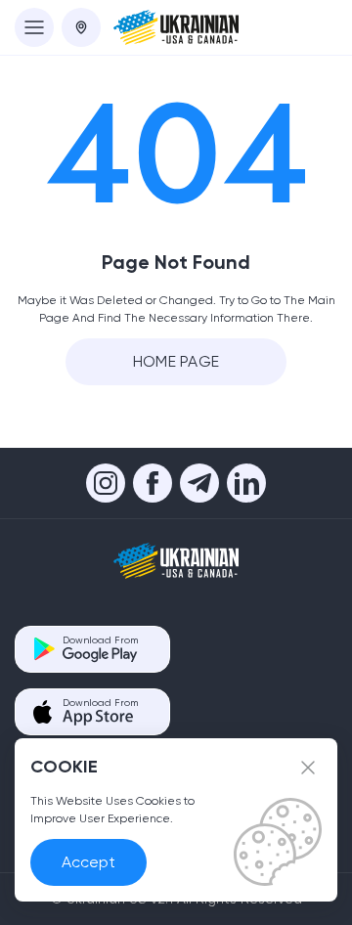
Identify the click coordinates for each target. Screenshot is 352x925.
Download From (100, 640)
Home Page (176, 361)
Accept (88, 862)
